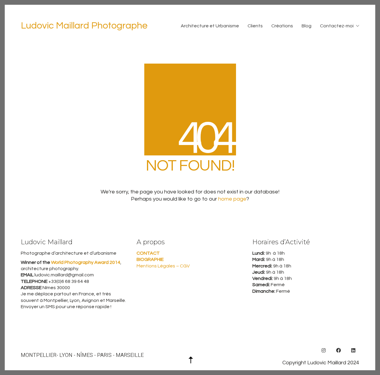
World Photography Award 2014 (85, 262)
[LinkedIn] (353, 350)
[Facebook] (338, 350)
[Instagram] (324, 350)
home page (232, 199)
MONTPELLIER (38, 355)
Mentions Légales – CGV (163, 266)
